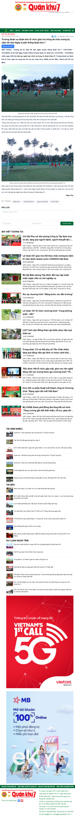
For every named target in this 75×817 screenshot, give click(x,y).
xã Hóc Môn (54, 201)
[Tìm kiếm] (72, 12)
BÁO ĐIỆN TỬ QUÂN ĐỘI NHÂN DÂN (46, 786)
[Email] (61, 36)
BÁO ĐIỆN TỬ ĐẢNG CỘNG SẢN (9, 786)
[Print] (58, 36)
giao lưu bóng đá (42, 201)
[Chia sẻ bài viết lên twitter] (55, 36)
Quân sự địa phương (56, 30)
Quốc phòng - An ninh (27, 30)
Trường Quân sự (29, 201)
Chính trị (17, 30)
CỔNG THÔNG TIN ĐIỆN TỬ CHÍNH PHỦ (27, 786)
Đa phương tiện (67, 30)
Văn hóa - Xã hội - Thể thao (42, 30)
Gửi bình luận (67, 223)
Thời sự (11, 30)
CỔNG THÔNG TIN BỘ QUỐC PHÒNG (65, 786)
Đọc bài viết (9, 46)
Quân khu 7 (16, 201)
